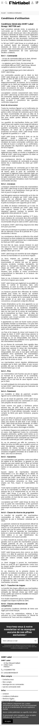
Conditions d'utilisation (10, 696)
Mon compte (7, 682)
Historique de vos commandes (13, 684)
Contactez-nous (8, 679)
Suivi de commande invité (11, 687)
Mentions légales (8, 699)
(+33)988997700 (9, 670)
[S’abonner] (35, 640)
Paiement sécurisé (8, 701)
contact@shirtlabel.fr (11, 673)
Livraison (5, 694)
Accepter (8, 721)
